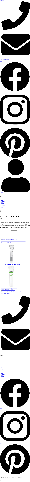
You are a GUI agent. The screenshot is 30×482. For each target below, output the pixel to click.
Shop (2, 202)
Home (2, 200)
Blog (2, 207)
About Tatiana (3, 205)
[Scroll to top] (0, 480)
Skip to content (1, 0)
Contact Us (2, 203)
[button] (0, 196)
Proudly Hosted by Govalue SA (18, 477)
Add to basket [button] (10, 242)
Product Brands (3, 201)
